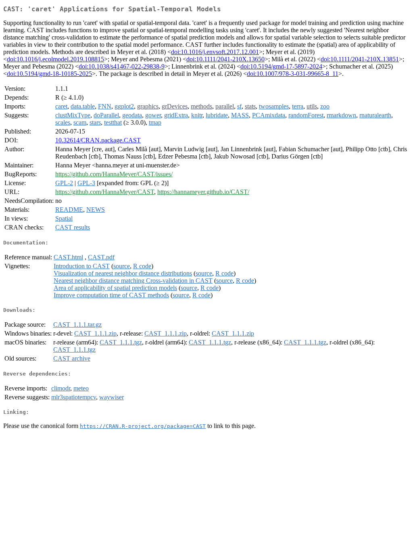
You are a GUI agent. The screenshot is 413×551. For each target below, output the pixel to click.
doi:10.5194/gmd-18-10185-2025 (49, 73)
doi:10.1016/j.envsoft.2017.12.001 (215, 51)
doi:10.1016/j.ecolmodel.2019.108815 (55, 59)
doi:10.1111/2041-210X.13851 (360, 59)
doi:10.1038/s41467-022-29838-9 (122, 66)
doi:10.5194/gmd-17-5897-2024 (281, 66)
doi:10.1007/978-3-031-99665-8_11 (292, 73)
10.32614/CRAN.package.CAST (98, 140)
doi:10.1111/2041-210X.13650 (225, 59)
